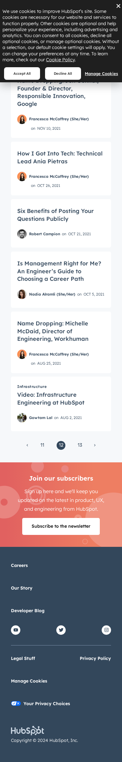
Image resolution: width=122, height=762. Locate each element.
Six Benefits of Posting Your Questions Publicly (55, 214)
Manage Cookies (101, 73)
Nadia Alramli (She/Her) (52, 293)
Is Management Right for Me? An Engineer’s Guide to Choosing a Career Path (59, 271)
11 (42, 445)
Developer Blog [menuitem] (27, 610)
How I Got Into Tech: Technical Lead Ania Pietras (60, 157)
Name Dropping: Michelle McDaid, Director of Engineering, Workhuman (53, 331)
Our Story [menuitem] (22, 588)
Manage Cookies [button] (29, 681)
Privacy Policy (95, 658)
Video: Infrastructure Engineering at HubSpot (50, 398)
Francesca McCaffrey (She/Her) (59, 119)
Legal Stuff (23, 658)
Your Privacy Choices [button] (46, 703)
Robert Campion (44, 233)
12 (61, 445)
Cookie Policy (60, 60)
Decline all (63, 73)
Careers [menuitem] (19, 565)
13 (80, 445)
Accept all (22, 73)
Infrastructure (32, 386)
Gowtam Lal (40, 417)
